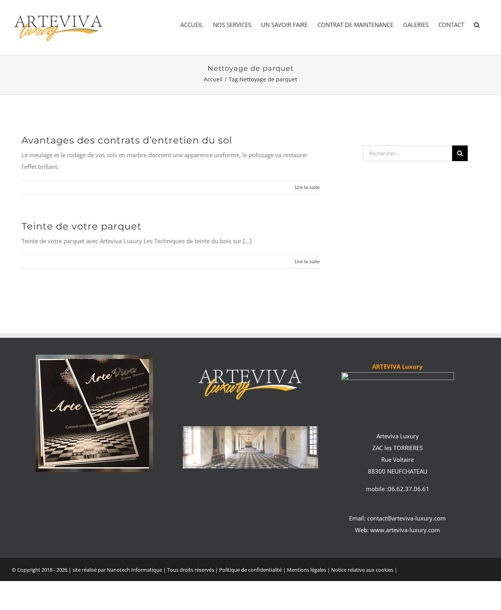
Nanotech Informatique (134, 569)
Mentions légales (307, 569)
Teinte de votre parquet (82, 226)
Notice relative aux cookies (362, 569)
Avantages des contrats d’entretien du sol (127, 140)
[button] (476, 25)
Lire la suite (307, 187)
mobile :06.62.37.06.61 (397, 489)
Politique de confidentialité (250, 569)
